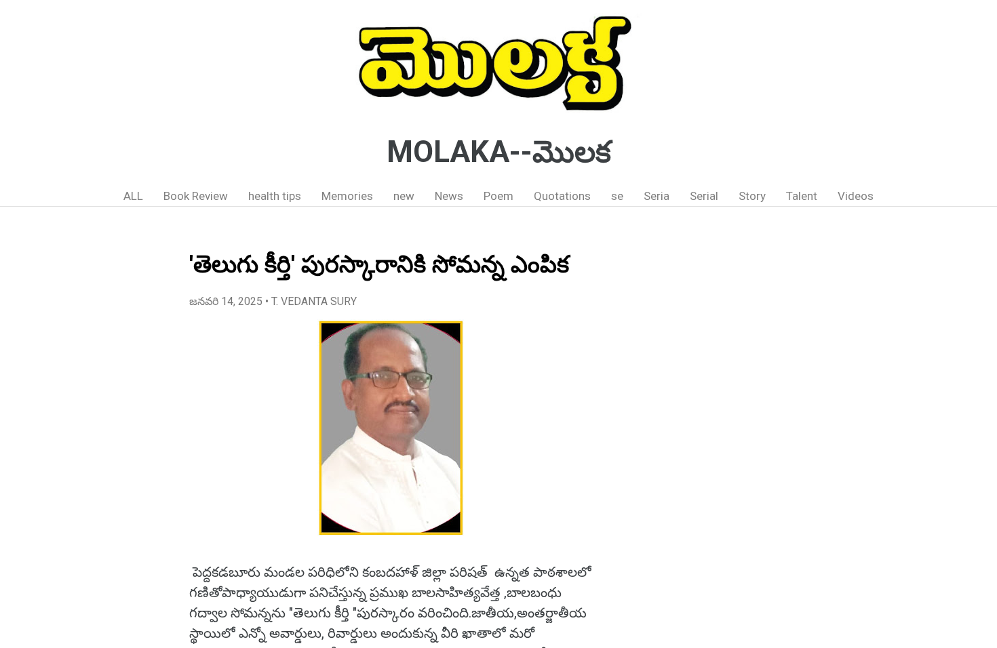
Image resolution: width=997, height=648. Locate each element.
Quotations (562, 196)
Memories (347, 196)
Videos (856, 196)
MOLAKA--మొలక (499, 151)
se (617, 196)
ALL (133, 196)
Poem (498, 196)
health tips (274, 196)
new (403, 196)
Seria (656, 196)
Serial (704, 196)
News (449, 196)
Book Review (195, 196)
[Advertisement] (725, 437)
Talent (801, 196)
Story (752, 196)
